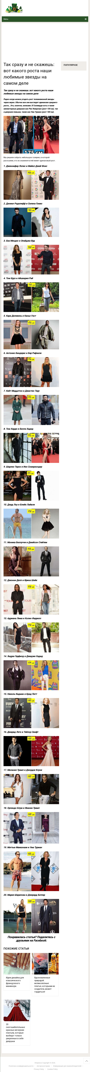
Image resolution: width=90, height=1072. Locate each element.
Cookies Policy (52, 1069)
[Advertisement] (45, 43)
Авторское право (43, 1066)
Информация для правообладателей (67, 1066)
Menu (6, 19)
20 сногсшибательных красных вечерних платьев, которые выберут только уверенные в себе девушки (15, 1032)
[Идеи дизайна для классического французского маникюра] (17, 963)
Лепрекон (38, 1063)
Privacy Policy (39, 1069)
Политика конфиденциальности (21, 1066)
